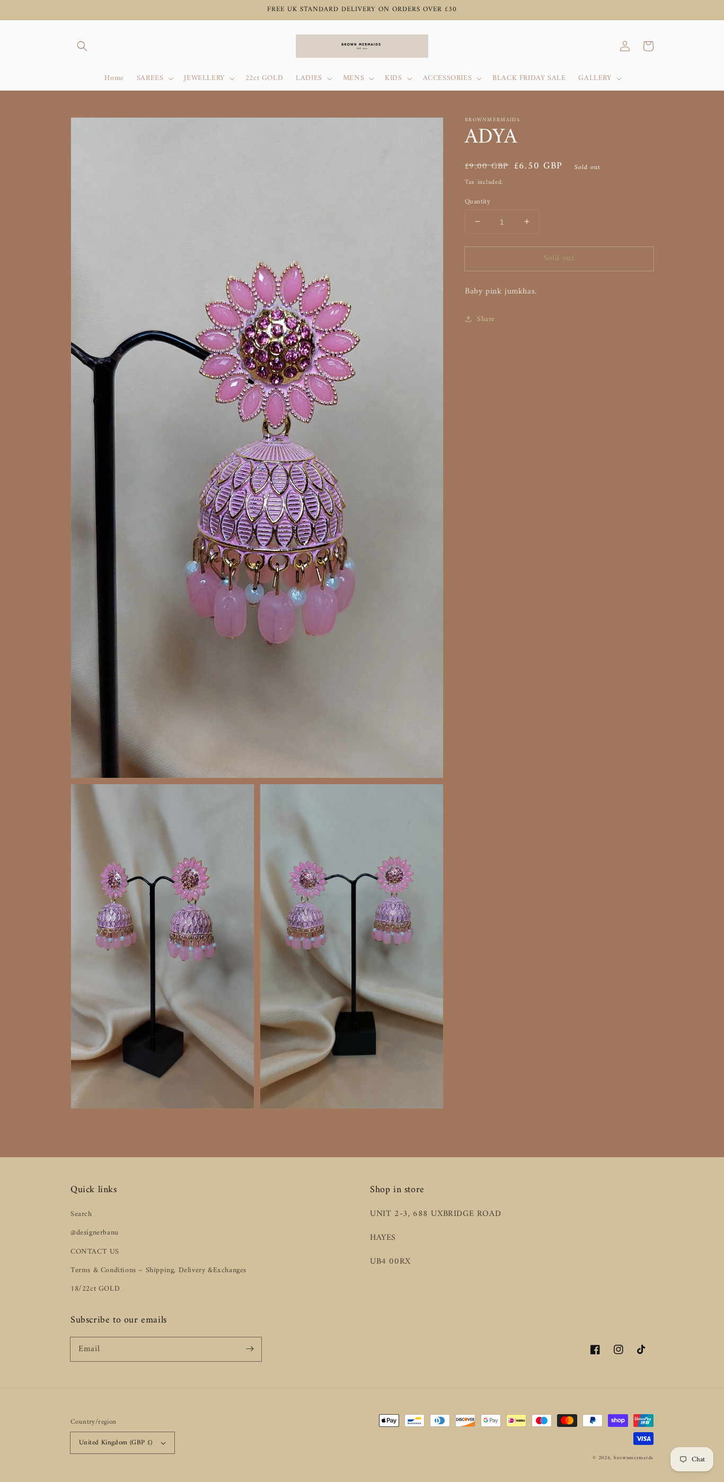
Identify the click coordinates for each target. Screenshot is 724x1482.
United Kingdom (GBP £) (116, 1442)
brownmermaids (634, 1457)
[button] (82, 46)
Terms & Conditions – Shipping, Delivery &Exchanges (158, 1270)
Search (81, 1214)
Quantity (477, 201)
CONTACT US (94, 1251)
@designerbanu (94, 1232)
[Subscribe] (249, 1349)
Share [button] (486, 318)
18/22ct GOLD (95, 1288)
